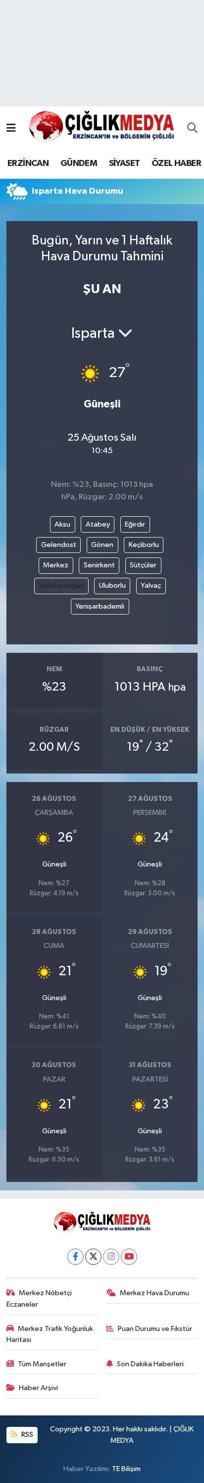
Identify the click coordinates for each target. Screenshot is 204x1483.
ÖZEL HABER (176, 163)
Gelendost (58, 544)
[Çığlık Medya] (101, 128)
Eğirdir (135, 524)
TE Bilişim (126, 1469)
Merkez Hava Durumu (154, 1293)
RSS (26, 1434)
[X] (93, 1257)
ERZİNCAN (28, 163)
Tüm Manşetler (42, 1364)
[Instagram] (111, 1257)
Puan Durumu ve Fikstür (155, 1328)
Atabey (98, 524)
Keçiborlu (144, 544)
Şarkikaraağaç (61, 585)
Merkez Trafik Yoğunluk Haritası (50, 1334)
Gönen (102, 544)
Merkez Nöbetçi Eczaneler (39, 1298)
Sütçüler (143, 565)
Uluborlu (112, 585)
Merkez (55, 565)
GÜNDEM (78, 163)
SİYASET (124, 163)
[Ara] (192, 128)
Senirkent (99, 565)
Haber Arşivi (38, 1388)
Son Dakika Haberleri (150, 1364)
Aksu (62, 524)
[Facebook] (75, 1257)
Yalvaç (151, 585)
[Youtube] (129, 1257)
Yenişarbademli (99, 606)
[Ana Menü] (11, 128)
